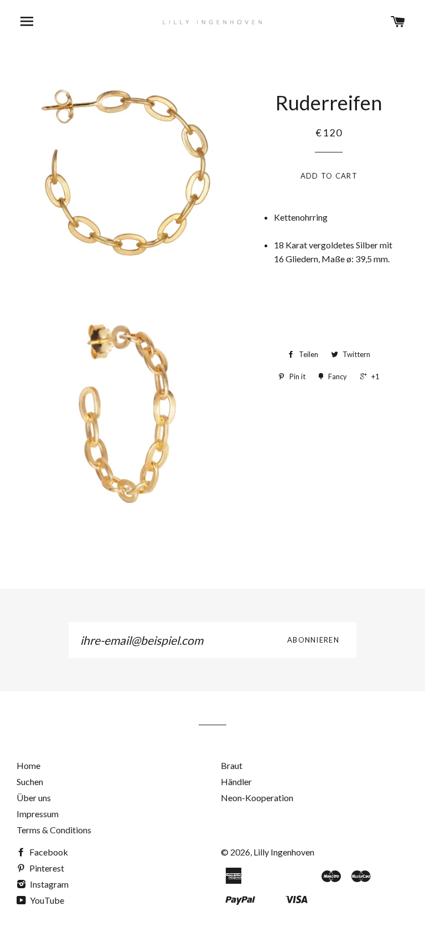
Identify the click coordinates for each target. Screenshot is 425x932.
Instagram (48, 884)
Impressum (38, 813)
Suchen (30, 781)
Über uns (34, 797)
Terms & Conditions (54, 829)
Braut (231, 765)
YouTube (46, 900)
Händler (236, 781)
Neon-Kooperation (257, 797)
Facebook (48, 852)
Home (28, 765)
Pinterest (46, 868)
